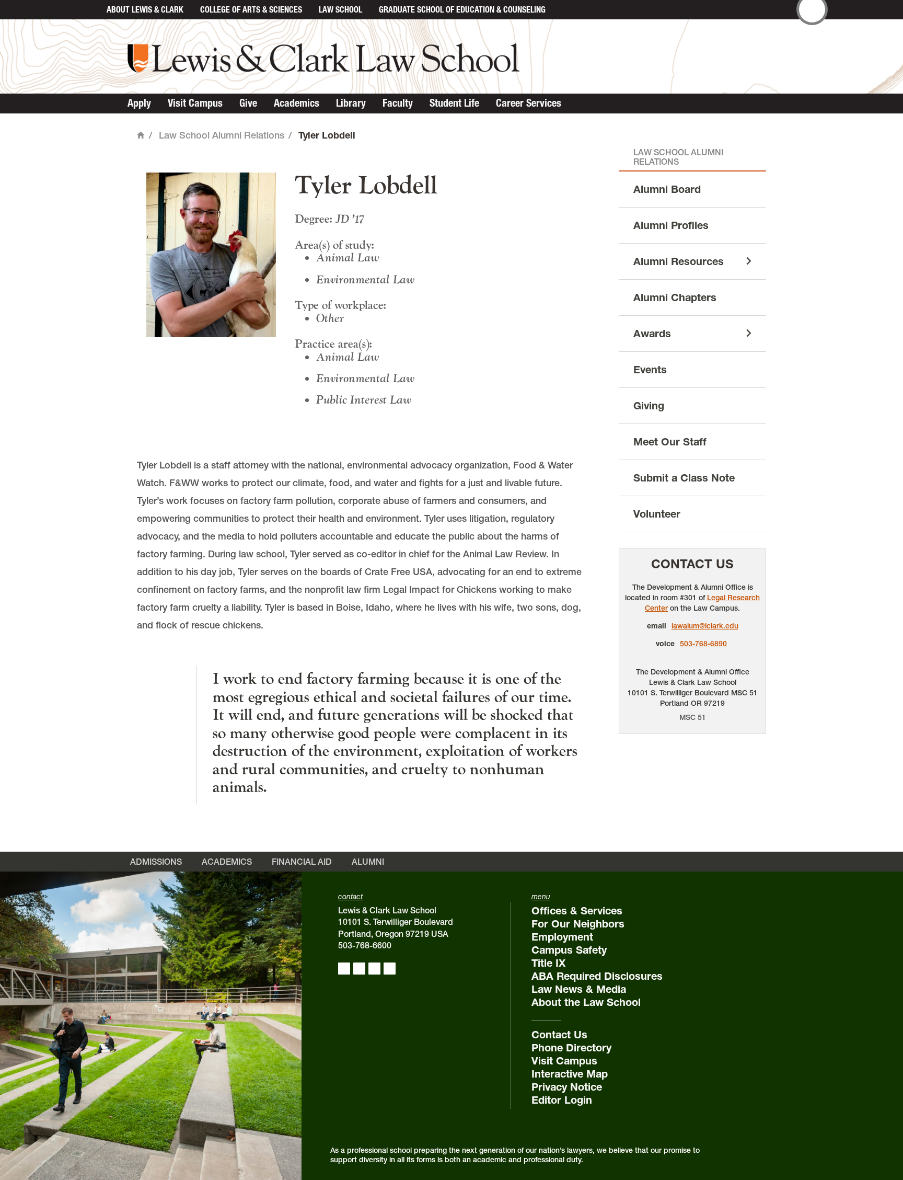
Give (248, 103)
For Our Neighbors (577, 924)
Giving (648, 405)
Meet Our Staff (670, 442)
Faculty (398, 103)
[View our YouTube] (390, 969)
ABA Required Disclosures (597, 976)
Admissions (156, 861)
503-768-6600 (364, 945)
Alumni (368, 861)
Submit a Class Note (684, 478)
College (251, 9)
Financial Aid (302, 861)
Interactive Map (569, 1074)
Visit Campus (195, 103)
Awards (652, 333)
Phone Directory (571, 1047)
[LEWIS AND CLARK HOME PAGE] (86, 9)
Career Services (528, 103)
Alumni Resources (678, 261)
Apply (139, 103)
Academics (296, 103)
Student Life (454, 103)
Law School (340, 9)
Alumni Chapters (674, 297)
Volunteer (656, 514)
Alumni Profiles (671, 225)
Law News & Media (578, 989)
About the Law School (586, 1002)
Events (650, 369)
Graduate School (462, 9)
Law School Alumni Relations (221, 135)
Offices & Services (576, 910)
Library (351, 103)
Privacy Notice (566, 1087)
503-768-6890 (703, 643)
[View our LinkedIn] (374, 969)
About (145, 9)
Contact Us (692, 563)
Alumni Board (667, 189)
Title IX (548, 963)
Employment (562, 937)
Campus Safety (569, 950)
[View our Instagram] (359, 969)
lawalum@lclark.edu (705, 626)
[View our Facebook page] (344, 969)
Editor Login (561, 1100)
